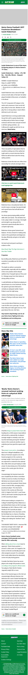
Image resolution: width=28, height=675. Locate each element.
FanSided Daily (5, 646)
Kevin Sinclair (7, 34)
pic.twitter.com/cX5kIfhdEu (9, 85)
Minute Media (8, 663)
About (3, 641)
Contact (3, 644)
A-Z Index (20, 655)
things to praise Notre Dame (15, 431)
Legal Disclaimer (22, 652)
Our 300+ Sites (21, 644)
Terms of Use (21, 649)
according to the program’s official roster (13, 566)
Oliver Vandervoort (8, 404)
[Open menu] (2, 2)
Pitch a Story (20, 646)
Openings (20, 641)
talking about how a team (12, 544)
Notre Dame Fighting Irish (12, 376)
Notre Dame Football (11, 629)
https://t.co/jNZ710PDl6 (8, 83)
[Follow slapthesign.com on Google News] (24, 324)
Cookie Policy (5, 652)
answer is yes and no (10, 450)
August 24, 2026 (5, 533)
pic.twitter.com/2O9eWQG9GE (10, 529)
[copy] (11, 37)
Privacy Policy (5, 649)
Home (2, 376)
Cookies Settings (6, 659)
